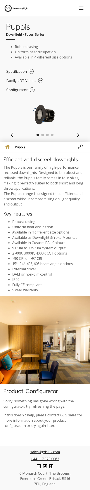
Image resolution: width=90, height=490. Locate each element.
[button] (11, 134)
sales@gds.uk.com (45, 451)
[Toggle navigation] (81, 8)
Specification (16, 71)
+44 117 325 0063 (45, 458)
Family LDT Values (21, 80)
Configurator (17, 89)
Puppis (20, 147)
